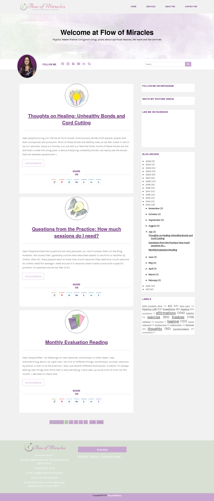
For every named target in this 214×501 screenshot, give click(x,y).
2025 (148, 164)
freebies (178, 317)
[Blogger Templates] (133, 425)
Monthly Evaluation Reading (76, 342)
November (154, 208)
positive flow (160, 325)
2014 (148, 201)
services (189, 325)
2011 (148, 289)
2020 (148, 181)
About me (170, 6)
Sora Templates (101, 499)
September (155, 219)
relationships (176, 325)
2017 (148, 191)
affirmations (166, 313)
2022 (148, 174)
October (153, 214)
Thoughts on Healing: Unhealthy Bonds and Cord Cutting (76, 119)
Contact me (191, 6)
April (151, 268)
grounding (159, 322)
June (151, 257)
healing (173, 321)
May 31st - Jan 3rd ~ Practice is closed (99, 456)
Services (150, 6)
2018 (148, 188)
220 (92, 422)
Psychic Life (149, 309)
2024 (148, 168)
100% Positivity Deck (152, 306)
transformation (181, 329)
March (152, 274)
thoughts (155, 328)
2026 (148, 161)
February (153, 280)
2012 (148, 286)
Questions (169, 309)
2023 (148, 171)
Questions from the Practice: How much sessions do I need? (76, 232)
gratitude (146, 322)
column (190, 313)
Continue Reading (33, 163)
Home (133, 6)
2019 (148, 184)
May (151, 262)
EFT (170, 305)
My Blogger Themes (121, 499)
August (153, 225)
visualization (147, 332)
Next (100, 422)
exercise (153, 317)
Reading (185, 309)
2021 (148, 178)
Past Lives (185, 306)
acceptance (147, 313)
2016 (148, 194)
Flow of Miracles (114, 495)
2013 (148, 204)
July (151, 231)
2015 (148, 198)
